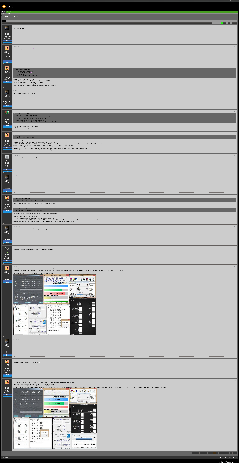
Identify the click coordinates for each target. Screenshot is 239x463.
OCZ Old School (6, 457)
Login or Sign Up (233, 0)
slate (7, 31)
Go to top (235, 457)
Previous (194, 453)
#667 (235, 155)
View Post (29, 69)
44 (211, 453)
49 (225, 453)
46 (217, 453)
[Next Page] (231, 23)
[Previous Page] (230, 23)
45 (214, 453)
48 (222, 453)
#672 (235, 266)
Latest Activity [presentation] (10, 20)
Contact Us (224, 457)
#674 (235, 360)
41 (203, 453)
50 (228, 453)
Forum (4, 15)
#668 (235, 175)
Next (235, 453)
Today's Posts (4, 13)
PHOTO (9, 13)
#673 (235, 339)
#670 (235, 226)
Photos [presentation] (16, 20)
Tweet (8, 42)
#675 (235, 380)
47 (219, 453)
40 (200, 453)
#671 (235, 247)
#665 (235, 111)
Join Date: (5, 36)
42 (206, 453)
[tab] (4, 21)
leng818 (7, 115)
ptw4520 (7, 51)
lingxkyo (7, 160)
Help (220, 457)
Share (8, 40)
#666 (235, 133)
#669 (235, 196)
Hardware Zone (10, 15)
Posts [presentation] (4, 20)
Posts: (5, 38)
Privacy (230, 457)
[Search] (222, 23)
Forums (3, 11)
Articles (9, 11)
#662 (235, 46)
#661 (235, 26)
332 (231, 453)
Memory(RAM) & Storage (20, 15)
